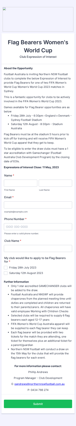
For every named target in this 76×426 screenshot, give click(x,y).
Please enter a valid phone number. (21, 233)
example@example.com (16, 211)
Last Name (44, 190)
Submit (38, 404)
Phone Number (15, 219)
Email (9, 197)
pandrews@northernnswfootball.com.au (39, 384)
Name (9, 175)
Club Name (12, 241)
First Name (9, 190)
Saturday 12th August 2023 (26, 273)
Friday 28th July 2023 (22, 267)
